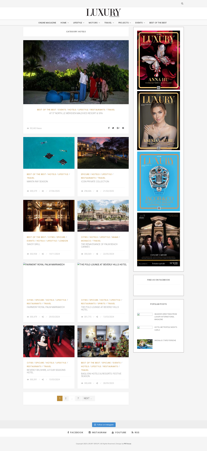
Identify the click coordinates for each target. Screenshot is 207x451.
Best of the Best (158, 22)
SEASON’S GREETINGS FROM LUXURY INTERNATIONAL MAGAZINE (165, 317)
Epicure (85, 174)
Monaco (86, 240)
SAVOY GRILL (33, 244)
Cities (51, 237)
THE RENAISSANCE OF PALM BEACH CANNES (99, 245)
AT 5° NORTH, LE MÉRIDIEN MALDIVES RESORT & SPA (76, 113)
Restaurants (98, 109)
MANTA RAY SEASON (37, 181)
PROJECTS (123, 22)
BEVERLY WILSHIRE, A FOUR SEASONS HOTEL (46, 371)
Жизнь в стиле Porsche (165, 340)
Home (63, 22)
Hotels (72, 109)
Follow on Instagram (105, 425)
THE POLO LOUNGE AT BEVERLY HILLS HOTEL (100, 308)
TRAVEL (108, 22)
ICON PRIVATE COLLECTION (95, 181)
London (63, 240)
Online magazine (47, 22)
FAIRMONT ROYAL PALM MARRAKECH (46, 307)
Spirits (101, 303)
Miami (115, 237)
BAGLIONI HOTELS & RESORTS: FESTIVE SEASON (101, 375)
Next (88, 398)
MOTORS (93, 22)
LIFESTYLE (77, 22)
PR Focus (127, 444)
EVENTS (139, 22)
